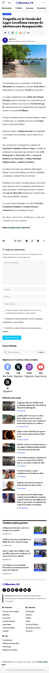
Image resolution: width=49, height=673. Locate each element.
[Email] (20, 33)
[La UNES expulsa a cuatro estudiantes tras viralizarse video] (9, 474)
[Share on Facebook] (8, 33)
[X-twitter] (21, 590)
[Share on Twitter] (12, 33)
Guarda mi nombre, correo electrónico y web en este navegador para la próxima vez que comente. (23, 311)
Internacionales (23, 426)
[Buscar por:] (21, 352)
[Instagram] (29, 370)
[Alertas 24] (24, 2)
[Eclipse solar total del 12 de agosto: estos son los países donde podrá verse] (9, 435)
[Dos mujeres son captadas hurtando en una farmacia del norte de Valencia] (40, 567)
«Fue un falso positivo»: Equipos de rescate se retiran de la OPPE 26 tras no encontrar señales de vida (31, 460)
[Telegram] (8, 590)
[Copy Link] (24, 33)
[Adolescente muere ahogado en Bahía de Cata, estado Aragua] (40, 542)
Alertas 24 (12, 39)
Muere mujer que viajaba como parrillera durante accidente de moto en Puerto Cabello (17, 553)
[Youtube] (40, 370)
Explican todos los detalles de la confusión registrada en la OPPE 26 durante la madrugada (31, 405)
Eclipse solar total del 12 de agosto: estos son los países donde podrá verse (31, 434)
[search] (37, 2)
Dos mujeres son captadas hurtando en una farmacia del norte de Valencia (15, 567)
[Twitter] (18, 370)
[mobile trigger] (5, 2)
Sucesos (6, 14)
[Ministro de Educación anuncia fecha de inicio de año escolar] (9, 486)
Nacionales (22, 411)
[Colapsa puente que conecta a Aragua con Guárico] (40, 530)
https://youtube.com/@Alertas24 (16, 227)
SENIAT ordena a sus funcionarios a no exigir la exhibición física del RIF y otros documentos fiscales (31, 447)
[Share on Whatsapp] (16, 33)
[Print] (38, 241)
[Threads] (8, 385)
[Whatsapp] (4, 590)
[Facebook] (8, 370)
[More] (28, 33)
